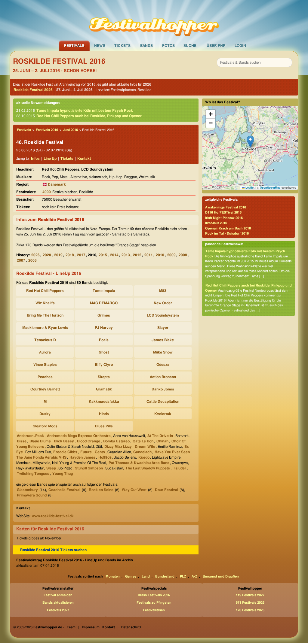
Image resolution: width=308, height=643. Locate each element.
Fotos (168, 45)
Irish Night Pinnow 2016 (224, 218)
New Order (163, 303)
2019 (58, 255)
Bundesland (164, 576)
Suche (189, 45)
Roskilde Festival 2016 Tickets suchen (53, 550)
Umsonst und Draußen (221, 576)
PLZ (183, 576)
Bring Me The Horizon (45, 315)
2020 (47, 255)
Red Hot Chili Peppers (45, 291)
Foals (104, 340)
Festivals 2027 (58, 610)
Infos (35, 158)
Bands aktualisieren (58, 602)
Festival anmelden (58, 595)
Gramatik (104, 389)
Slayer (162, 327)
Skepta (104, 377)
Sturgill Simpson (89, 468)
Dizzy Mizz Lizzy (118, 446)
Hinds (104, 414)
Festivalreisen (154, 610)
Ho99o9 (105, 457)
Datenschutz (131, 627)
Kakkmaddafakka (104, 401)
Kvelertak (162, 414)
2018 (70, 255)
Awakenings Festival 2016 (225, 207)
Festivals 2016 (47, 130)
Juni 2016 (70, 130)
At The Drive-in (160, 436)
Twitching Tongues (33, 473)
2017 (81, 255)
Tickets (122, 45)
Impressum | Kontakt (98, 627)
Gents (100, 452)
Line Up (50, 158)
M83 (162, 291)
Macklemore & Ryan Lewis (45, 327)
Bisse (21, 441)
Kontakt (84, 158)
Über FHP (216, 45)
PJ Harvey (104, 327)
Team (71, 627)
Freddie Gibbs (65, 452)
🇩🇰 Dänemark (54, 184)
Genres (130, 576)
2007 (21, 260)
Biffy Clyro (104, 364)
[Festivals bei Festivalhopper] (154, 20)
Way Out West (134, 490)
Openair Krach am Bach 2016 (228, 228)
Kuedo (143, 457)
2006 (32, 260)
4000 (46, 192)
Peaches (45, 377)
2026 (35, 255)
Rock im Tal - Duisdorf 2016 (227, 233)
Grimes (103, 315)
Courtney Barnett (45, 389)
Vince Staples (45, 364)
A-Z (194, 576)
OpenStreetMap (270, 188)
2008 (183, 255)
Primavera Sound (32, 495)
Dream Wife (145, 446)
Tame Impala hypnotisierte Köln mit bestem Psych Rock (84, 110)
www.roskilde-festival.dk (53, 516)
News (99, 45)
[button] (250, 141)
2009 (171, 255)
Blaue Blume (40, 441)
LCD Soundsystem (163, 315)
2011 (148, 255)
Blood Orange (88, 441)
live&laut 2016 (216, 223)
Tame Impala (104, 291)
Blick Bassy (64, 441)
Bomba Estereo (116, 441)
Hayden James (82, 457)
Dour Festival (166, 490)
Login (240, 45)
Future (86, 452)
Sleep (51, 468)
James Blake (163, 340)
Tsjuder (179, 468)
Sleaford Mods (45, 426)
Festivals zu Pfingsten (154, 602)
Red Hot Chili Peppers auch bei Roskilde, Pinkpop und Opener (89, 116)
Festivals (74, 45)
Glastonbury (27, 490)
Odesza (162, 364)
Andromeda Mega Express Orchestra (79, 436)
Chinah (162, 441)
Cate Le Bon (143, 441)
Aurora (45, 352)
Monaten (113, 576)
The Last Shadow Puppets (147, 468)
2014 (114, 255)
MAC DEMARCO (104, 303)
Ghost (104, 352)
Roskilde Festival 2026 (33, 90)
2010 (160, 255)
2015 (103, 255)
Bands (146, 45)
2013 (126, 255)
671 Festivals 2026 (250, 602)
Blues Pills (104, 426)
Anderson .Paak (30, 436)
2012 (137, 255)
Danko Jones (163, 389)
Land (146, 576)
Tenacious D (45, 340)
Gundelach (142, 452)
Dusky (45, 414)
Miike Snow (162, 352)
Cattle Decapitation (162, 401)
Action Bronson (163, 377)
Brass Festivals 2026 (154, 595)
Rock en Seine (101, 490)
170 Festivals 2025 (250, 610)
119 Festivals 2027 (250, 595)
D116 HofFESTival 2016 (223, 212)
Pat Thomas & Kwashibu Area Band (139, 463)
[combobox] (254, 62)
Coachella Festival (64, 490)
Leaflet (249, 188)
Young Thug (62, 473)
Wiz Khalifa (45, 303)
